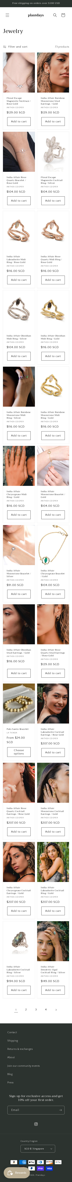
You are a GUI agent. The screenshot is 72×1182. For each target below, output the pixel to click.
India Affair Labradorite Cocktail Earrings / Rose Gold (52, 732)
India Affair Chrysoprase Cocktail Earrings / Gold (19, 890)
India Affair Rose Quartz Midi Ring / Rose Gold (51, 259)
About (11, 1057)
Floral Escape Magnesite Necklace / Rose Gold (19, 101)
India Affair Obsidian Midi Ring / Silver (19, 337)
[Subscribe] (60, 1110)
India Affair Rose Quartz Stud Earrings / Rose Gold (53, 653)
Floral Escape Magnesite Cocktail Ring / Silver (52, 180)
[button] (7, 15)
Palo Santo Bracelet (18, 729)
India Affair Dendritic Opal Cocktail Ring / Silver (53, 969)
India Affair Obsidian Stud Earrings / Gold (19, 651)
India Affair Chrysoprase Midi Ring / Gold (17, 494)
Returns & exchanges (20, 1049)
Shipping (12, 1040)
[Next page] (56, 1010)
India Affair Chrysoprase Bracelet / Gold (53, 573)
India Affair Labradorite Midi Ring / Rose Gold (16, 259)
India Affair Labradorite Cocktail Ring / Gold (52, 890)
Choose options (19, 752)
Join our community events (23, 1065)
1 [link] (16, 1009)
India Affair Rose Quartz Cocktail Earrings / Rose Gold (18, 811)
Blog (10, 1074)
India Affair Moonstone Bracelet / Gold (53, 494)
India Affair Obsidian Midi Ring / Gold (53, 337)
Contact (12, 1032)
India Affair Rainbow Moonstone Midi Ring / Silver (19, 415)
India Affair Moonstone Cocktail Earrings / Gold (52, 811)
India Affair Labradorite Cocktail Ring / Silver (18, 969)
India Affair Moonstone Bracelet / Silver (19, 573)
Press (10, 1082)
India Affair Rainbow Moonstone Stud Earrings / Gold (53, 101)
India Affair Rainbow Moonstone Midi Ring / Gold (53, 415)
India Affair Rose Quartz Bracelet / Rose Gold (16, 180)
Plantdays (40, 1175)
